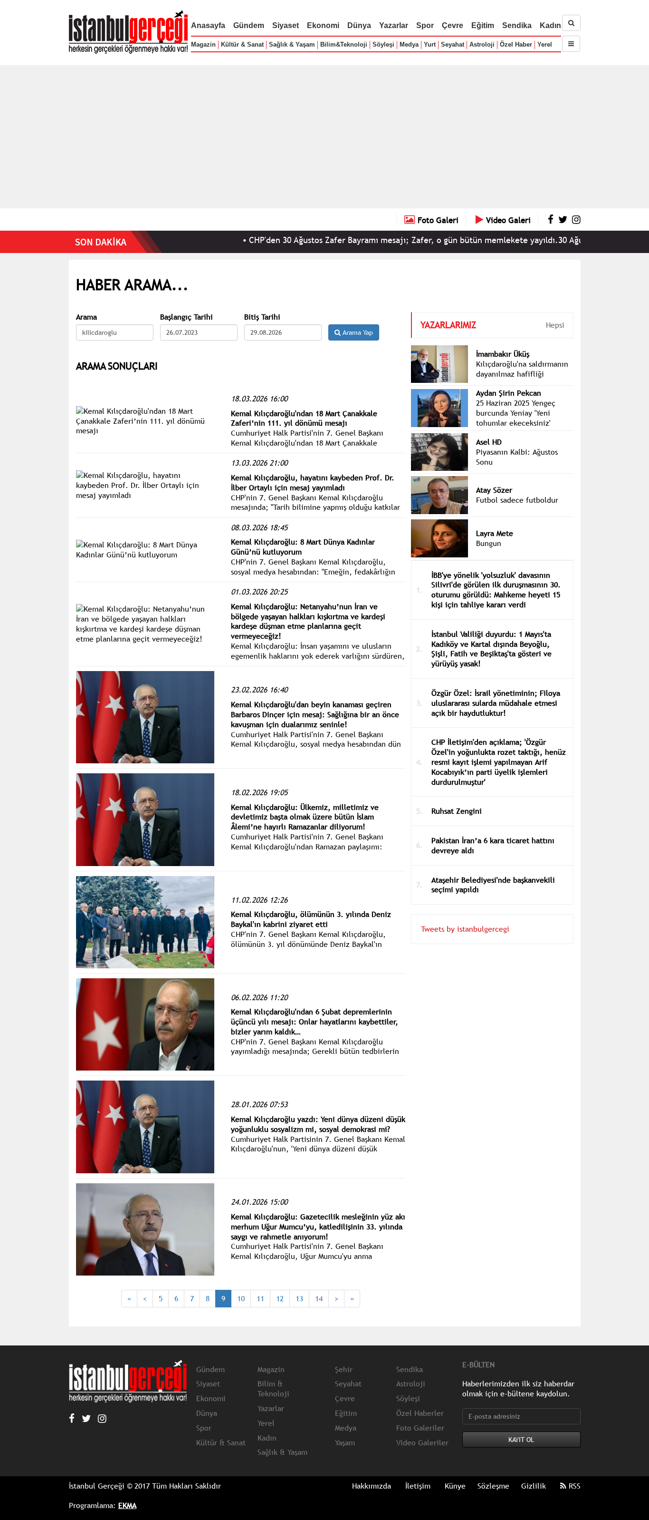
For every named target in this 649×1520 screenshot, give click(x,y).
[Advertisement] (324, 136)
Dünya (359, 25)
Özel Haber (516, 44)
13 (299, 1298)
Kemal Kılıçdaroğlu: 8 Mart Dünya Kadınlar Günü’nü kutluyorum (303, 546)
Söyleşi (383, 44)
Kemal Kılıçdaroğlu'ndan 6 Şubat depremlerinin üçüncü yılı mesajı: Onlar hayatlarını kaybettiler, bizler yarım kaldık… (314, 1021)
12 (280, 1298)
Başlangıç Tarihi (186, 317)
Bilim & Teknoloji (273, 1388)
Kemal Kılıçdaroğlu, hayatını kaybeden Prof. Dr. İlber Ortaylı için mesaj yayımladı (312, 482)
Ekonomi (323, 25)
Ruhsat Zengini (456, 811)
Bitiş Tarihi (262, 317)
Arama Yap (357, 332)
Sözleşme (493, 1486)
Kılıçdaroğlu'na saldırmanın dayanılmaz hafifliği (522, 369)
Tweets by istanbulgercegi (465, 929)
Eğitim (482, 25)
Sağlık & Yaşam (292, 44)
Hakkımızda (371, 1486)
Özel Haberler (420, 1413)
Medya (409, 44)
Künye (455, 1486)
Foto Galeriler (420, 1428)
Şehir (344, 1369)
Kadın (550, 25)
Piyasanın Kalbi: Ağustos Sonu (517, 457)
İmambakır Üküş (502, 354)
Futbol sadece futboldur (517, 500)
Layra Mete (494, 533)
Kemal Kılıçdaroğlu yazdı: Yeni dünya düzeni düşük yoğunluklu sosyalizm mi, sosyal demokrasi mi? (318, 1124)
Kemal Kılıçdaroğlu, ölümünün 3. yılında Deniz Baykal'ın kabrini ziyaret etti (311, 919)
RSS (573, 1486)
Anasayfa (208, 25)
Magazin (203, 44)
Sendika (517, 25)
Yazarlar (393, 25)
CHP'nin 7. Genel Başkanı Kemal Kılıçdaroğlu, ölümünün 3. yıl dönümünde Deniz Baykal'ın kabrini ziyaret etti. (308, 944)
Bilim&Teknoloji (343, 44)
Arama (86, 317)
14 (319, 1298)
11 (260, 1298)
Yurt (430, 44)
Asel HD (489, 442)
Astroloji (482, 44)
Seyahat (452, 44)
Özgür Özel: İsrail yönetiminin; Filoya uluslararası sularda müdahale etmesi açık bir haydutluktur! (495, 703)
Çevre (452, 25)
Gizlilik (533, 1486)
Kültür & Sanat (242, 44)
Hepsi (555, 325)
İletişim (417, 1486)
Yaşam (345, 1442)
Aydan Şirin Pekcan (508, 393)
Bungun (488, 543)
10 (241, 1298)
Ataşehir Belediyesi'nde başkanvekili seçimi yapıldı (493, 885)
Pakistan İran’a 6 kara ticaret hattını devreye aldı (492, 845)
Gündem (248, 25)
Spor (425, 25)
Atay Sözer (494, 490)
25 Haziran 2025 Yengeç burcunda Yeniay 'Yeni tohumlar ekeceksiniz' (515, 413)
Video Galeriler (422, 1442)
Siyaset (285, 25)
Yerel (544, 44)
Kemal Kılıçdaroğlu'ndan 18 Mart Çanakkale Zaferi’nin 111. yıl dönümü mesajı (304, 418)
